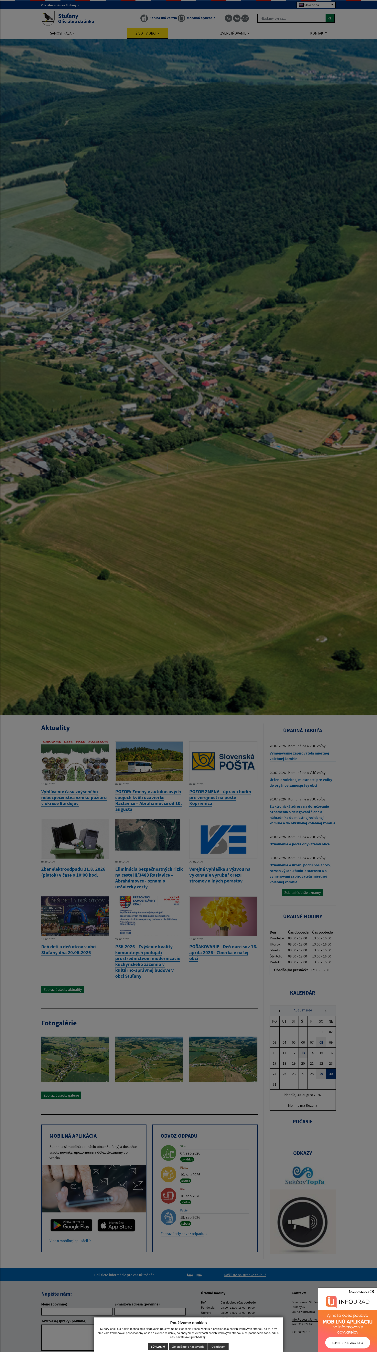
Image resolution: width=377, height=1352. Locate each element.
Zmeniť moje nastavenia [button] (188, 1346)
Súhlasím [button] (158, 1346)
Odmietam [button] (218, 1346)
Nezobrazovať (360, 1291)
